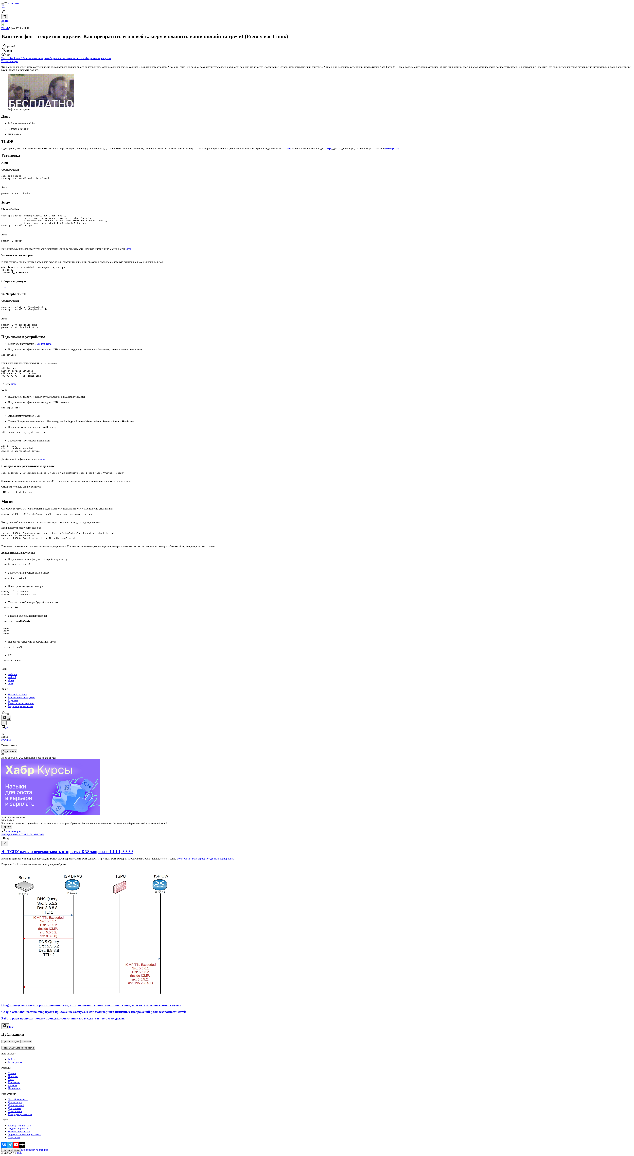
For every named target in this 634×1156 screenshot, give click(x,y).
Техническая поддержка (34, 1149)
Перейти (7, 826)
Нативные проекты (19, 1131)
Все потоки (13, 3)
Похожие (26, 1041)
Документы (14, 1108)
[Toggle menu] (2, 3)
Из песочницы (9, 61)
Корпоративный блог (20, 1125)
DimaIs (5, 28)
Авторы (12, 1085)
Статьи (12, 1073)
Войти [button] (5, 20)
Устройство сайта (18, 1099)
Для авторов (15, 1102)
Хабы (11, 1079)
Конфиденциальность (20, 1114)
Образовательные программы (24, 1134)
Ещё (11, 1027)
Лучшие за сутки (11, 1041)
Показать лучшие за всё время (18, 1048)
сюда (14, 384)
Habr (19, 1153)
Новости (13, 1076)
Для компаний (16, 1105)
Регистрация (15, 1062)
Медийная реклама (18, 1128)
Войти (11, 1059)
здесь (128, 248)
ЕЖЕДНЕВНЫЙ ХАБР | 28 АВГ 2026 (22, 834)
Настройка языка (11, 1150)
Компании (14, 1082)
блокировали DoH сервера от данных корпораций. (205, 858)
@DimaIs (6, 739)
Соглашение (15, 1111)
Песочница (14, 1088)
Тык (3, 287)
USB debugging (43, 343)
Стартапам (14, 1137)
